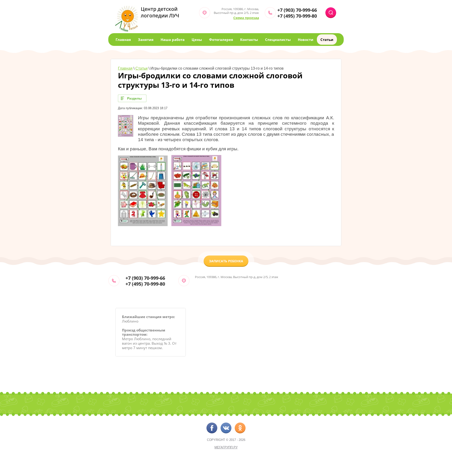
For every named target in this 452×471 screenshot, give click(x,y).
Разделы (134, 98)
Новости (305, 39)
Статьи (326, 39)
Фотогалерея (221, 39)
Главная (123, 39)
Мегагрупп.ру (226, 447)
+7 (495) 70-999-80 (297, 16)
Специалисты (278, 39)
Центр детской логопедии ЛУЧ (160, 12)
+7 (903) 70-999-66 (297, 10)
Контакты (249, 39)
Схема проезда (246, 18)
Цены (197, 39)
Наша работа (173, 39)
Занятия (145, 39)
